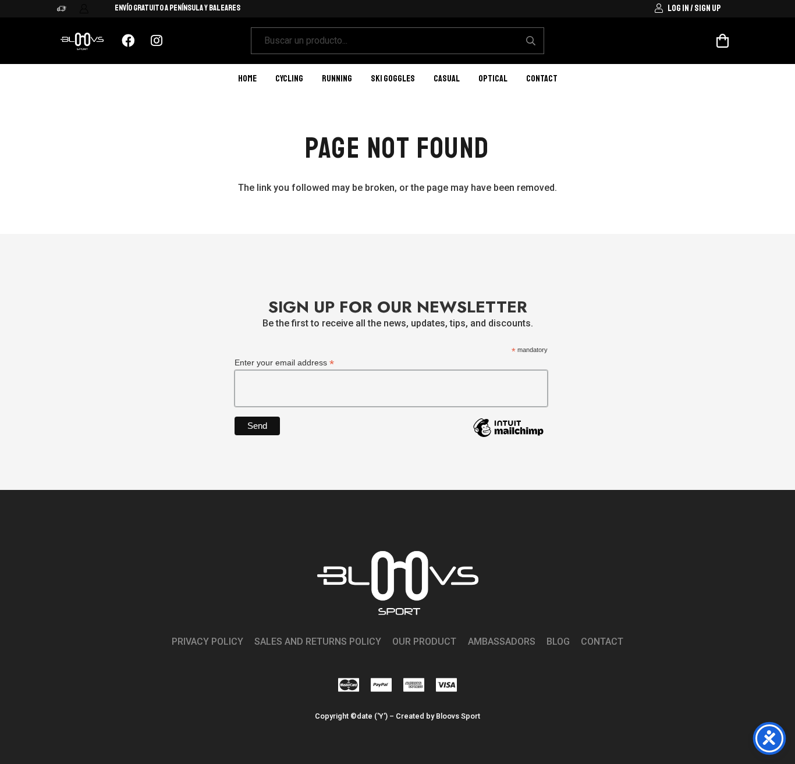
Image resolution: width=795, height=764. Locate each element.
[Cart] (722, 41)
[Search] (530, 41)
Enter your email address (284, 362)
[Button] (128, 41)
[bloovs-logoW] (82, 41)
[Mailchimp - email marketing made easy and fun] (508, 436)
